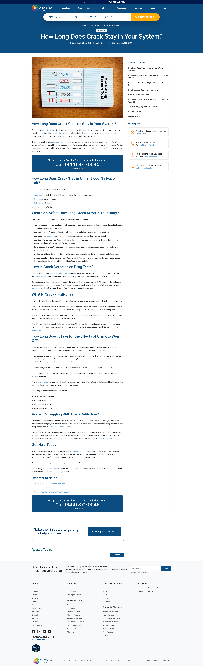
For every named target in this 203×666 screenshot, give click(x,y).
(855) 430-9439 (51, 468)
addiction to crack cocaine (80, 451)
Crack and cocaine (39, 189)
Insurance (138, 8)
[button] (148, 64)
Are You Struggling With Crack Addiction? (145, 107)
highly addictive (86, 133)
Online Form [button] (141, 134)
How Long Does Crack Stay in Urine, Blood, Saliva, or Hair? (148, 76)
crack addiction (57, 142)
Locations (66, 8)
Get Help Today (134, 111)
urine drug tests (62, 273)
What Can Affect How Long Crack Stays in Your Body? (147, 84)
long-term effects (42, 382)
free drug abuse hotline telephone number (99, 463)
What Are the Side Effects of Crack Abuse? (51, 492)
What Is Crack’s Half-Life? (138, 95)
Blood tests (38, 199)
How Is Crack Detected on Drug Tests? (143, 90)
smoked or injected (61, 133)
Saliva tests (38, 203)
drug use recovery (104, 438)
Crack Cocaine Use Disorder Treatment (49, 484)
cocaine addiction (82, 432)
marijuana (36, 288)
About (152, 8)
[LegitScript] (36, 648)
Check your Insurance (104, 531)
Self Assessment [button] (152, 156)
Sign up (166, 568)
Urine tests (38, 195)
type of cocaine (48, 130)
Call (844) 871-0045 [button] (77, 164)
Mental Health (104, 8)
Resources (121, 8)
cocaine (50, 236)
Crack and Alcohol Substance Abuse (49, 488)
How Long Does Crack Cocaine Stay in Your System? (145, 69)
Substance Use (84, 8)
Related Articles (134, 116)
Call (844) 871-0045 (116, 2)
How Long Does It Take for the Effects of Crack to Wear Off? (148, 100)
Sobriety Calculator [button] (144, 168)
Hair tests (37, 207)
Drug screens (41, 276)
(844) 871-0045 (147, 145)
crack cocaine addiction (60, 427)
